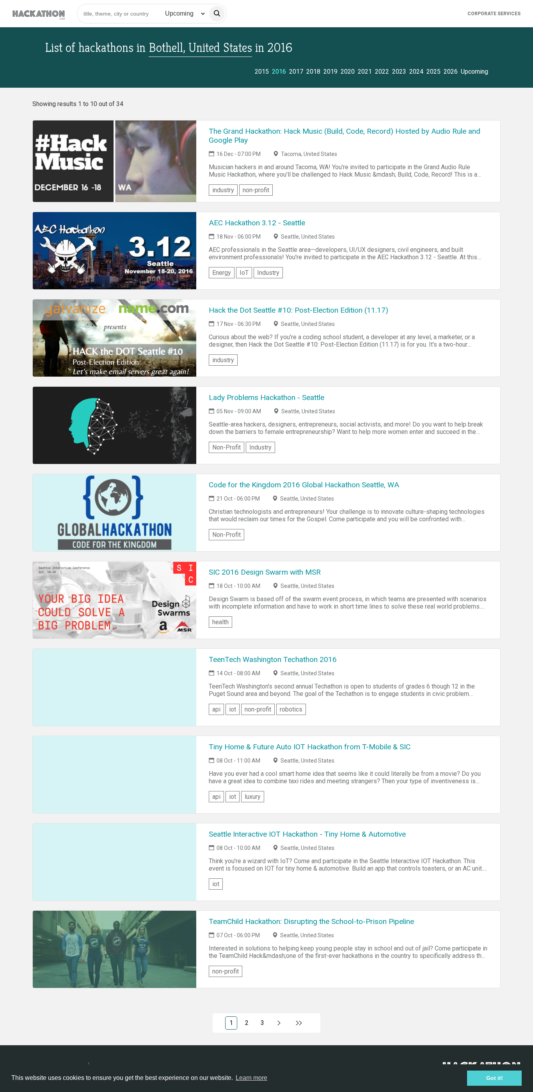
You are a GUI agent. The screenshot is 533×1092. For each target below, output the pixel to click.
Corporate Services (494, 13)
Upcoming (474, 71)
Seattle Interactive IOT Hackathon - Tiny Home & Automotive (307, 834)
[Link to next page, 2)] (279, 1023)
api (216, 709)
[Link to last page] (299, 1023)
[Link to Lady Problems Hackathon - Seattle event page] (114, 425)
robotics (291, 709)
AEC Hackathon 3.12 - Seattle (257, 222)
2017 (296, 71)
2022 (382, 71)
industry (223, 190)
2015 (262, 71)
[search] (217, 13)
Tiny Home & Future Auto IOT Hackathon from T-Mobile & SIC (309, 746)
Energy (221, 272)
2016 (279, 71)
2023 (399, 71)
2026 (451, 71)
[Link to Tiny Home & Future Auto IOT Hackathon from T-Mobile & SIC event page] (114, 774)
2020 (348, 71)
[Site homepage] (38, 13)
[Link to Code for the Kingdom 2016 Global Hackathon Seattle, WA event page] (114, 512)
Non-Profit (226, 447)
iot (232, 709)
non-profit (256, 190)
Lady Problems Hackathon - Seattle (266, 397)
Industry (268, 272)
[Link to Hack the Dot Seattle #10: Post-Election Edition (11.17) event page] (114, 338)
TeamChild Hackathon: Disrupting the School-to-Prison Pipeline (311, 921)
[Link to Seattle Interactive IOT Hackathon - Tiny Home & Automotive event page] (114, 862)
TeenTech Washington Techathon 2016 (273, 659)
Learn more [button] (251, 1077)
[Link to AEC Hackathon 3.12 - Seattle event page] (114, 250)
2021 (365, 71)
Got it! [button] (494, 1078)
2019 (330, 71)
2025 (433, 71)
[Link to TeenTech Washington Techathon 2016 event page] (114, 687)
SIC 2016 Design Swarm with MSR (265, 572)
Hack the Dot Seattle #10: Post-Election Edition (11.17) (298, 310)
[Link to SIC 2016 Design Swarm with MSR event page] (114, 600)
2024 (416, 71)
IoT (244, 272)
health (220, 622)
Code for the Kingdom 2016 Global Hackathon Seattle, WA (304, 484)
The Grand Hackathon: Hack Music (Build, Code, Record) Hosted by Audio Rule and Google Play (344, 136)
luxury (253, 796)
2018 (313, 71)
